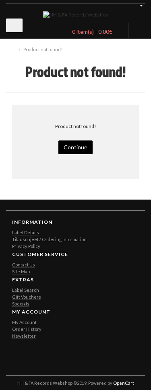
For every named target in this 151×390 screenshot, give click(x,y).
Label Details (25, 232)
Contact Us (23, 264)
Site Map (21, 271)
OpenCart (123, 383)
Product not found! (42, 49)
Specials (20, 303)
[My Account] (138, 5)
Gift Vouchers (26, 296)
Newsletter (24, 335)
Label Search (25, 290)
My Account (24, 322)
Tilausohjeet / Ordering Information (49, 239)
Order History (26, 329)
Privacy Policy (26, 246)
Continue (75, 147)
